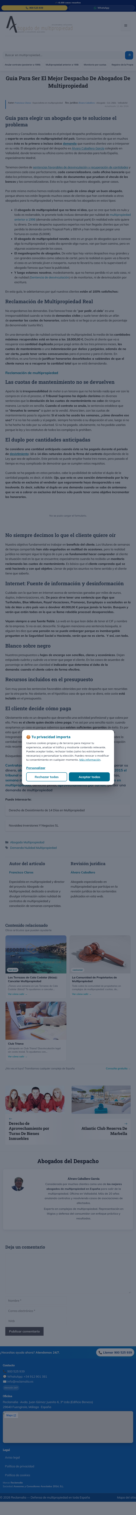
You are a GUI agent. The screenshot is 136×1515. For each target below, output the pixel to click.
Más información (89, 759)
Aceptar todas (89, 777)
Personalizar (35, 768)
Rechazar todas (47, 777)
